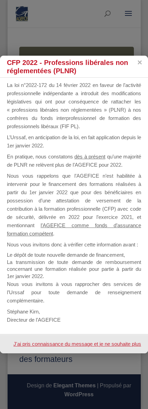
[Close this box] (139, 62)
